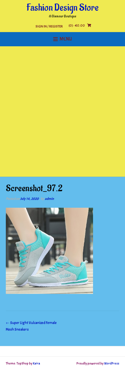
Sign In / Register (49, 26)
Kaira (36, 363)
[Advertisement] (62, 111)
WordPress (111, 363)
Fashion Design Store (62, 8)
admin (49, 198)
